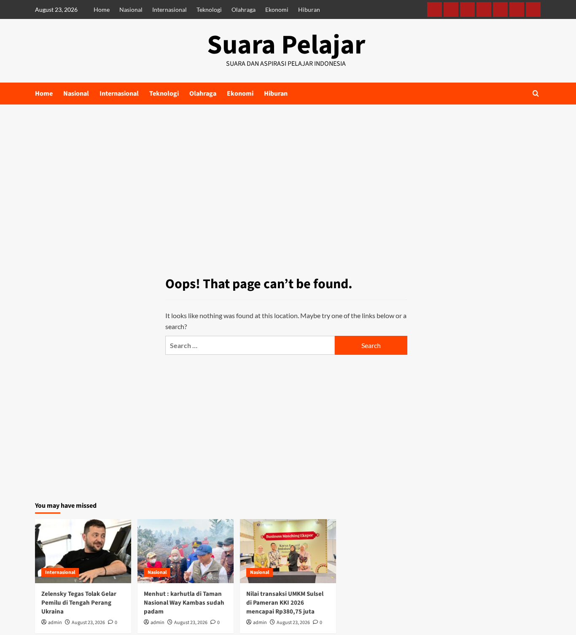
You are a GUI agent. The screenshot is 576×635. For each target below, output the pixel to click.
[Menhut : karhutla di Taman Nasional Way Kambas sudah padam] (185, 551)
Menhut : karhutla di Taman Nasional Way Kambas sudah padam (184, 602)
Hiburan (309, 9)
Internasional (169, 9)
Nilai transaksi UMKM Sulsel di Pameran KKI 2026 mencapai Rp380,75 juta (284, 602)
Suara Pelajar (286, 45)
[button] (535, 93)
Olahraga (243, 9)
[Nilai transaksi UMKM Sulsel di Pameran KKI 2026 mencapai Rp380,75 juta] (288, 551)
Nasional (131, 9)
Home (102, 9)
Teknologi (209, 9)
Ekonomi (276, 9)
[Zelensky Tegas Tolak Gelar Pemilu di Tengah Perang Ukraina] (83, 551)
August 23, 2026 (88, 622)
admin (55, 622)
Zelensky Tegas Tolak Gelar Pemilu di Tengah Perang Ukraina (78, 602)
